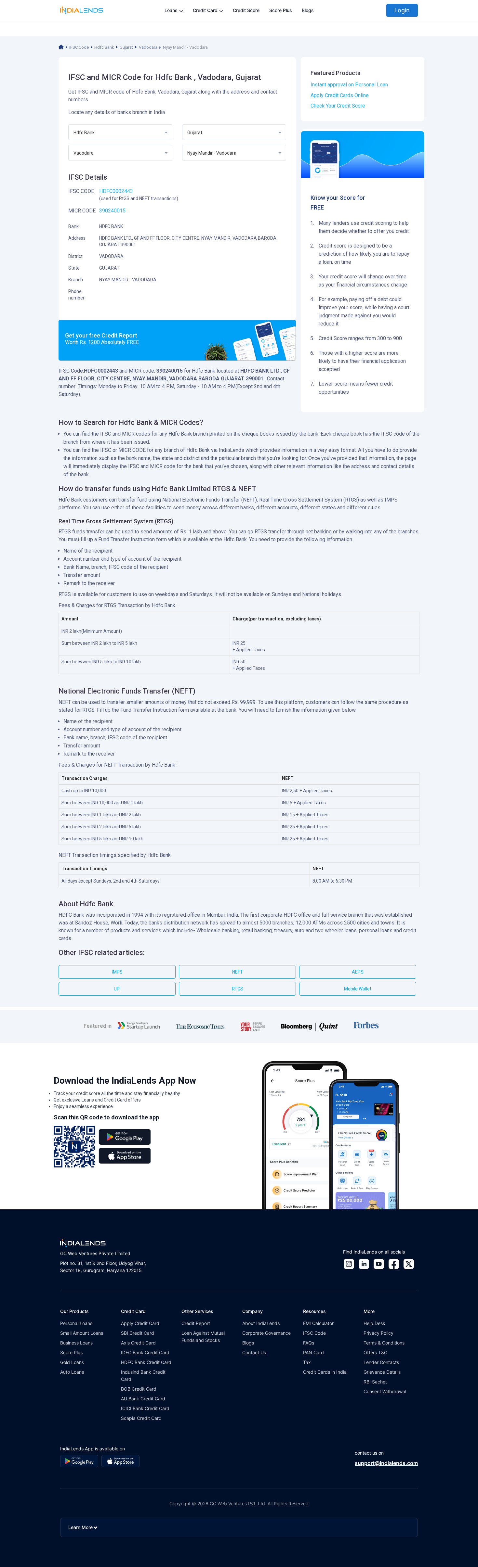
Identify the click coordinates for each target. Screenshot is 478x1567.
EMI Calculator (318, 1323)
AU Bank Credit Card (143, 1398)
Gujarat (126, 47)
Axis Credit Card (138, 1342)
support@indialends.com (386, 1463)
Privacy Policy (378, 1333)
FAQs (308, 1342)
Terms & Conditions (384, 1342)
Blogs (308, 10)
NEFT (237, 972)
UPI (117, 988)
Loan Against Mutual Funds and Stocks (203, 1336)
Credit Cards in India (325, 1372)
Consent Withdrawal (385, 1391)
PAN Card (313, 1352)
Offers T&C (375, 1352)
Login (402, 10)
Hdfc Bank (104, 47)
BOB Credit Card (138, 1389)
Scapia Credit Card (141, 1418)
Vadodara (148, 47)
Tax (307, 1362)
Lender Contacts (381, 1362)
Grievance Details (382, 1372)
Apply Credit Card (140, 1323)
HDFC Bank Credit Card (146, 1362)
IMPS (117, 972)
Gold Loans (72, 1362)
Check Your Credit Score (338, 106)
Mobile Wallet (357, 988)
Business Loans (76, 1342)
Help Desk (374, 1323)
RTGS (237, 988)
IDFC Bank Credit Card (145, 1352)
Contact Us (254, 1352)
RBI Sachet (375, 1381)
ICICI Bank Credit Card (145, 1408)
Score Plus (280, 10)
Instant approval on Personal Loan (349, 85)
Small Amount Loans (81, 1333)
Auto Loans (72, 1372)
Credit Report (195, 1323)
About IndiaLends (261, 1323)
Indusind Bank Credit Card (143, 1375)
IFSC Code (79, 47)
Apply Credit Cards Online (340, 95)
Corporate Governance (266, 1333)
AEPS (358, 972)
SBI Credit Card (137, 1333)
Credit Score (246, 10)
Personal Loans (76, 1323)
